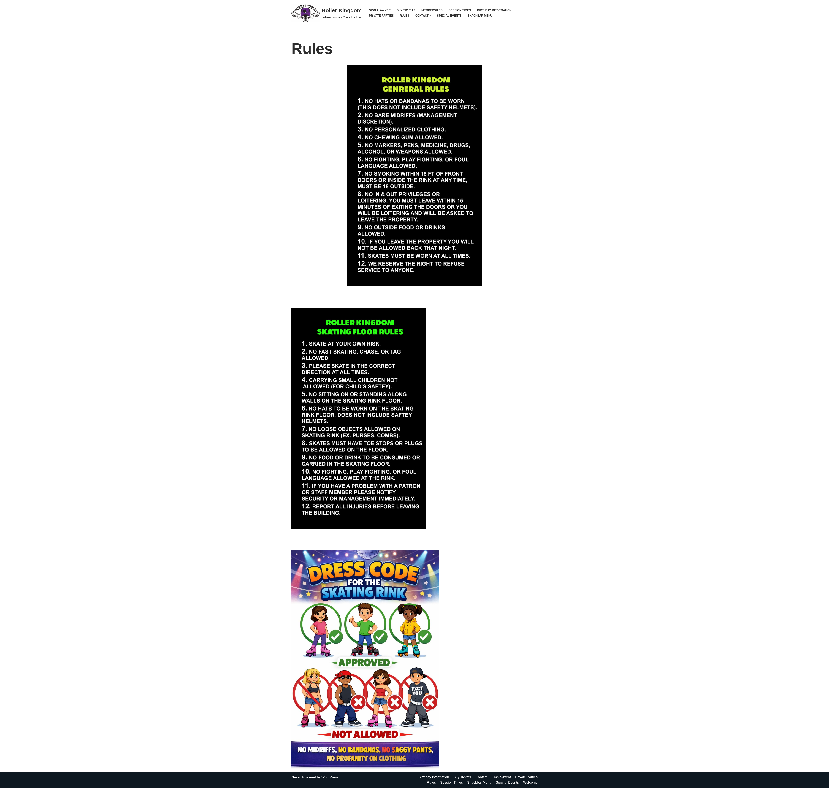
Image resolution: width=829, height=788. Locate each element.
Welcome (530, 782)
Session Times (460, 10)
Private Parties (381, 15)
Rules (404, 15)
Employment (501, 777)
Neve (295, 777)
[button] (430, 15)
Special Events (449, 15)
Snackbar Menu (480, 15)
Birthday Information (494, 10)
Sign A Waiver (380, 10)
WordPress (330, 777)
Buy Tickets (406, 10)
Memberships (432, 10)
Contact (481, 777)
